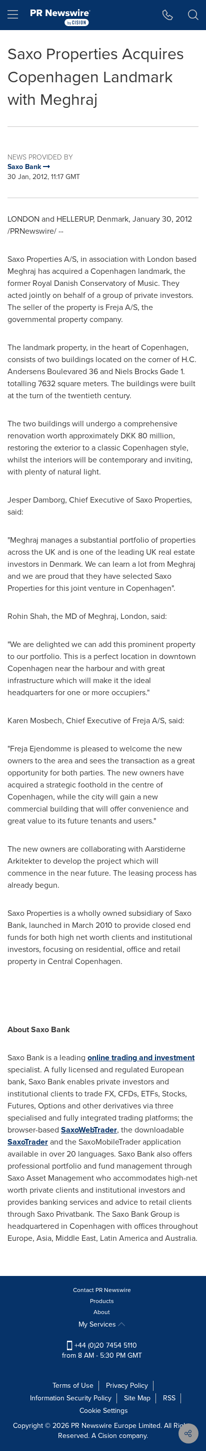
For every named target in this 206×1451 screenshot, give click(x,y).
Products (102, 1301)
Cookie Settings (104, 1410)
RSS (169, 1398)
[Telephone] (167, 15)
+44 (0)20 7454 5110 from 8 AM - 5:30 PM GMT (102, 1350)
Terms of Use (73, 1385)
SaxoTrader (28, 1142)
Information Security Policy (71, 1398)
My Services (98, 1324)
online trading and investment (141, 1057)
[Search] (193, 15)
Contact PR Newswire (102, 1290)
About (102, 1312)
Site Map (137, 1398)
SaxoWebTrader (89, 1130)
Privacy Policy (127, 1385)
